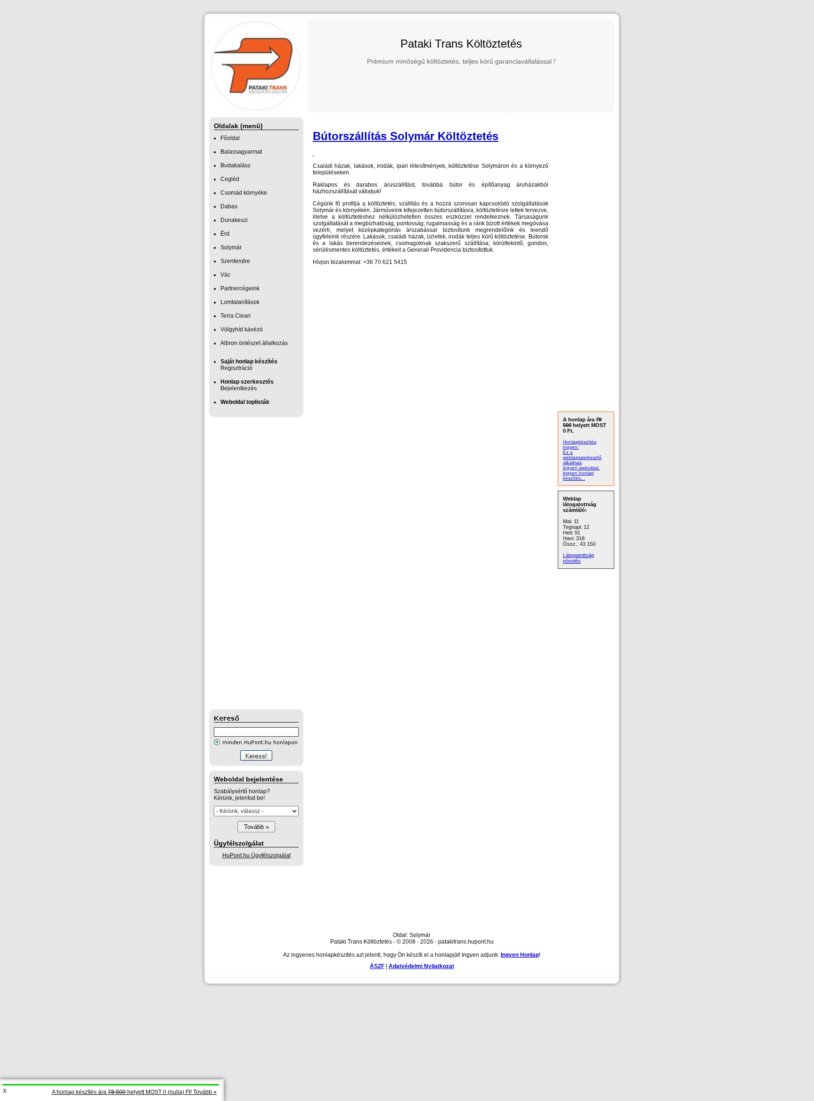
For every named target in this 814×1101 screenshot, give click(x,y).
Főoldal (230, 138)
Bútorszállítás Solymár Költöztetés (405, 136)
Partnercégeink (240, 288)
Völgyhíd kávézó (241, 329)
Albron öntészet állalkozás (254, 343)
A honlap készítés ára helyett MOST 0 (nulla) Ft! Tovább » (134, 1092)
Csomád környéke (243, 192)
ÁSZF (377, 966)
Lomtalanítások (240, 302)
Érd (224, 233)
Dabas (228, 206)
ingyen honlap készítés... (578, 475)
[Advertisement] (247, 563)
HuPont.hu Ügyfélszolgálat (256, 855)
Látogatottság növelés (578, 558)
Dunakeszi (234, 220)
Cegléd (229, 179)
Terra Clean (235, 315)
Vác (225, 274)
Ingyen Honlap (520, 955)
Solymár (231, 247)
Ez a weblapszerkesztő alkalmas (582, 457)
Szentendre (235, 261)
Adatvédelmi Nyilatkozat (421, 966)
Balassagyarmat (241, 151)
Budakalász (235, 165)
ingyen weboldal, (581, 467)
